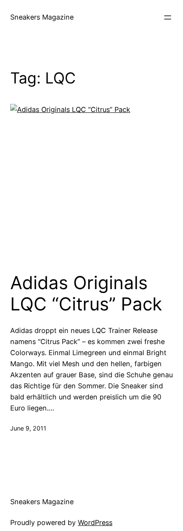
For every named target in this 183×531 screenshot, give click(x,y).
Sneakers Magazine (42, 17)
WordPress (95, 522)
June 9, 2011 (28, 428)
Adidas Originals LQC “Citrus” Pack (86, 293)
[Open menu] (168, 17)
